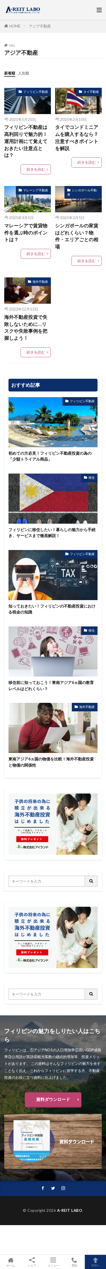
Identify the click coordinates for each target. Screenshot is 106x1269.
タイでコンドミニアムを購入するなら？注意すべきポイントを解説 (76, 137)
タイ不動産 (91, 91)
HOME (14, 26)
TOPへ (95, 1265)
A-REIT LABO (69, 1210)
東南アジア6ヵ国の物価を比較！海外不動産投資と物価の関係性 (51, 761)
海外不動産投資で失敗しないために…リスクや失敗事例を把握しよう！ (25, 327)
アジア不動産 (40, 26)
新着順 (9, 73)
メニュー (53, 1265)
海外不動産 (40, 281)
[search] (91, 881)
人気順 (23, 73)
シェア (32, 1265)
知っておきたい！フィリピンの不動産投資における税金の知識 (52, 609)
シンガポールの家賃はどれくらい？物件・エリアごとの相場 (76, 236)
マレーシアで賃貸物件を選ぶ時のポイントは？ (25, 233)
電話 (74, 1265)
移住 (91, 477)
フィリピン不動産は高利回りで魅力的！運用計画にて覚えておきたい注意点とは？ (25, 141)
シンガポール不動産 (82, 192)
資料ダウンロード (53, 1099)
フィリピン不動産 (35, 91)
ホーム (11, 1265)
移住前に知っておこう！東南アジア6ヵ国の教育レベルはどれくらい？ (51, 685)
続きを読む (36, 169)
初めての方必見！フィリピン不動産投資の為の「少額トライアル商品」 (50, 456)
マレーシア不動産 (35, 190)
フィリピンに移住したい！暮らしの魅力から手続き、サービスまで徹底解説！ (52, 532)
